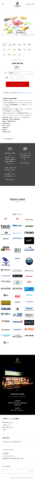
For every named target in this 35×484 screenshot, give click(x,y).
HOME (3, 139)
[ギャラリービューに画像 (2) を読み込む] (9, 45)
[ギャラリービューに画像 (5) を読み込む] (25, 45)
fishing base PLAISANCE (20, 477)
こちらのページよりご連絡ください (12, 441)
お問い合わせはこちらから (24, 92)
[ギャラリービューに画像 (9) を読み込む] (14, 50)
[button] (3, 4)
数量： (7, 77)
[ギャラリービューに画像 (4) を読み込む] (20, 45)
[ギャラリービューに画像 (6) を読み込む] (30, 45)
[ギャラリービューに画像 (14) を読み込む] (9, 55)
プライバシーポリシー (8, 455)
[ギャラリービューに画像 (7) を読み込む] (4, 50)
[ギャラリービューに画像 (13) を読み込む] (4, 55)
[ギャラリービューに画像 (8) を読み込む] (9, 50)
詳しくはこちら (10, 179)
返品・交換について (7, 427)
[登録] (30, 471)
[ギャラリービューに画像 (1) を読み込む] (4, 45)
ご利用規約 (5, 453)
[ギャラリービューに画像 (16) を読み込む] (20, 55)
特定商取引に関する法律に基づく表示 (12, 458)
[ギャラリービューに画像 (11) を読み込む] (25, 50)
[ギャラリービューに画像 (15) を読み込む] (14, 55)
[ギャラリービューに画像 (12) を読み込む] (30, 50)
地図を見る (24, 403)
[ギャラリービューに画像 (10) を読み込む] (20, 50)
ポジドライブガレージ (17, 60)
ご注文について (6, 425)
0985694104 (17, 405)
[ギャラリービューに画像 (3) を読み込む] (14, 45)
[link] (17, 377)
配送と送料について (7, 422)
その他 (4, 429)
